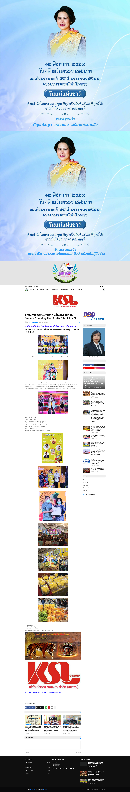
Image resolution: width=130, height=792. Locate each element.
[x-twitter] (100, 286)
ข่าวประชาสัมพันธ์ (64, 289)
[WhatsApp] (46, 707)
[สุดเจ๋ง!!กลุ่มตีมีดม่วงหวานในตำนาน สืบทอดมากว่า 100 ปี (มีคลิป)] (86, 444)
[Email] (52, 707)
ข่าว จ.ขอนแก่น (40, 289)
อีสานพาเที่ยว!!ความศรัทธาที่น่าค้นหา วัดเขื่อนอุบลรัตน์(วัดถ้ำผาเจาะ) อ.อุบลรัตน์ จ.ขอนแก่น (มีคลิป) (98, 428)
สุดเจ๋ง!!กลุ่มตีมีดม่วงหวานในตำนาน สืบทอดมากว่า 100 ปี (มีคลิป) (97, 444)
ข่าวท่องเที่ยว (55, 289)
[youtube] (102, 286)
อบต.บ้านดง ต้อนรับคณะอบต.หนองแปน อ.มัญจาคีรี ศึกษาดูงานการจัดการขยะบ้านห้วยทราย (98, 403)
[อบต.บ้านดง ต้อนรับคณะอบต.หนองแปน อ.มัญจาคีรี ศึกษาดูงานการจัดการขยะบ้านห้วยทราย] (86, 402)
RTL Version (102, 789)
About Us (30, 286)
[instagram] (99, 368)
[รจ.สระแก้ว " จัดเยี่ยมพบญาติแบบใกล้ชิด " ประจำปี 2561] (86, 470)
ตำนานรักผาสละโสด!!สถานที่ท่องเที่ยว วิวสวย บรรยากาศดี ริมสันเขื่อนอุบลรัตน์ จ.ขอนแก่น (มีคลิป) (98, 452)
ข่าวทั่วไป (48, 289)
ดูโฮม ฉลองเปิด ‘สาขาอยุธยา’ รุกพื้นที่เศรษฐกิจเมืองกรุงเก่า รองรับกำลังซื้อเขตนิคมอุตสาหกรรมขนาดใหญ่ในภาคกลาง (96, 764)
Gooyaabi (45, 789)
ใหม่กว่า (27, 752)
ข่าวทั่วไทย (85, 482)
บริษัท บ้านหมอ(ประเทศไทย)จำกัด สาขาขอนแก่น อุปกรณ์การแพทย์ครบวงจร (97, 461)
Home (26, 286)
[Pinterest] (49, 707)
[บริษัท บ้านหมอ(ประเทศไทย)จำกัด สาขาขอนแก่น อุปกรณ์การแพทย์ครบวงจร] (86, 461)
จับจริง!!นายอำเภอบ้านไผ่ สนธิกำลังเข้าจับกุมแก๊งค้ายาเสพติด (98, 436)
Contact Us (36, 286)
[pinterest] (104, 286)
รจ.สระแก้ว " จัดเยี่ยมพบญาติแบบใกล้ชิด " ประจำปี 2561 (97, 469)
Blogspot (32, 789)
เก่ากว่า (78, 752)
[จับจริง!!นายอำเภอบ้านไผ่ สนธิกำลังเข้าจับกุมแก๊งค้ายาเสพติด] (86, 437)
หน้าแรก (32, 289)
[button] (104, 289)
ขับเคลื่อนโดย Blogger (89, 494)
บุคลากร (80, 289)
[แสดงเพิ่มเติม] (55, 707)
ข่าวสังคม (73, 289)
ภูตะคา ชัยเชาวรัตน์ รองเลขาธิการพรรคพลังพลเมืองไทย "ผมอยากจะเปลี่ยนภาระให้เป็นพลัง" (98, 394)
